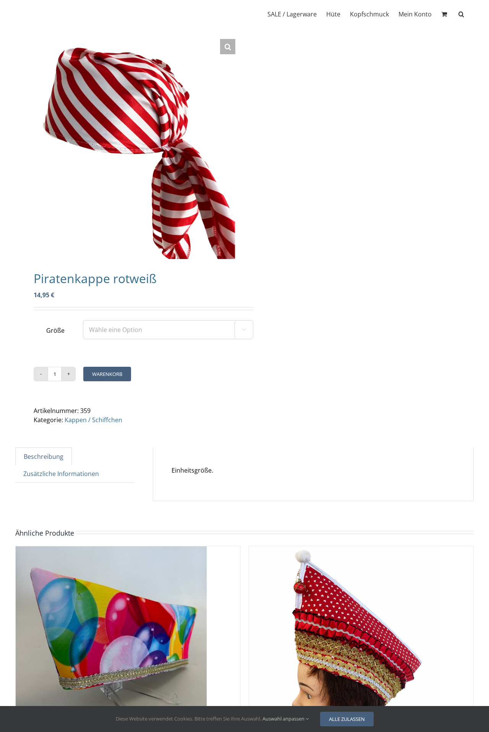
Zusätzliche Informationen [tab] (61, 474)
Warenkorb (107, 374)
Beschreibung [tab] (43, 456)
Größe (55, 330)
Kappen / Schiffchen (93, 420)
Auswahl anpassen (284, 718)
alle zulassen (347, 719)
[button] (461, 13)
